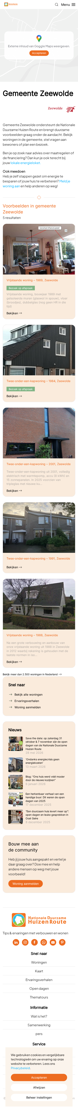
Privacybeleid (20, 1068)
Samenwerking (39, 1025)
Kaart (39, 971)
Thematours (39, 997)
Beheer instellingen (39, 1097)
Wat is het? (39, 1016)
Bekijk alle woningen (28, 694)
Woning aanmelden (28, 707)
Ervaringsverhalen (27, 701)
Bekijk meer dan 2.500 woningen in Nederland (30, 674)
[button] (56, 4)
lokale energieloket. (26, 163)
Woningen (39, 962)
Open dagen (39, 988)
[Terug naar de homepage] (11, 4)
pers (39, 1034)
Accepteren (39, 53)
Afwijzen (39, 1087)
